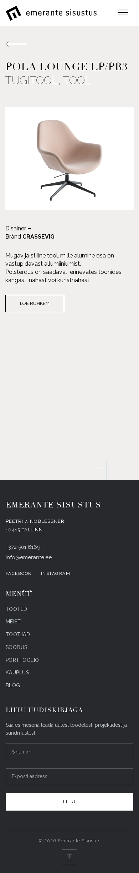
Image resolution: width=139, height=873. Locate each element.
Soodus (16, 647)
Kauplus (17, 672)
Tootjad (18, 634)
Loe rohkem (35, 303)
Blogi (14, 685)
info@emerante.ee (29, 557)
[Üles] (69, 857)
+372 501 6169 (23, 547)
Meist (13, 621)
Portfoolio (22, 660)
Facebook (19, 573)
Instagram (56, 573)
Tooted (16, 609)
